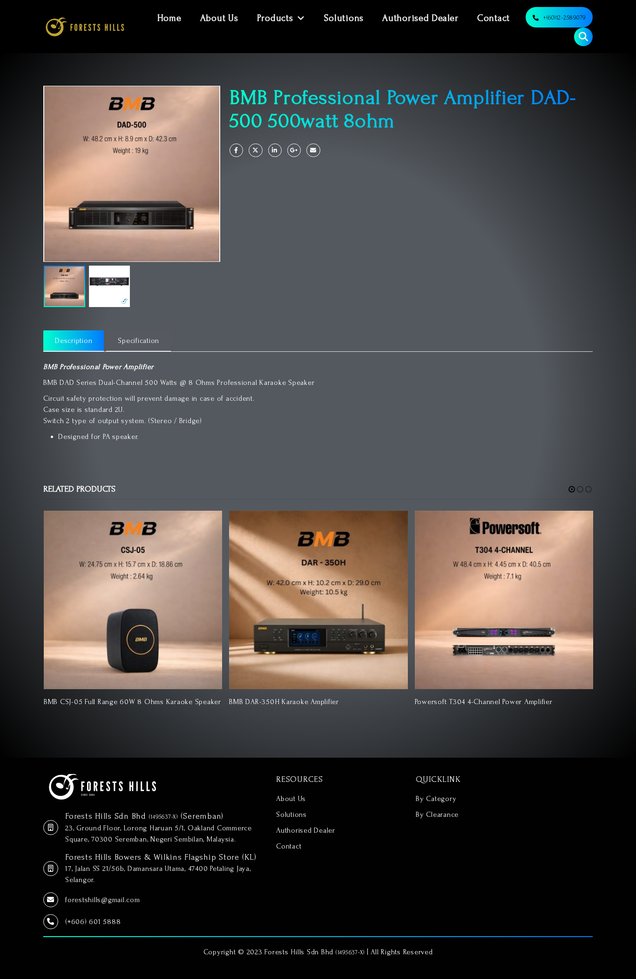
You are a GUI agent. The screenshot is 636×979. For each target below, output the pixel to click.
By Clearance (437, 814)
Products (275, 18)
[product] (133, 600)
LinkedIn (275, 150)
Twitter (255, 150)
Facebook (236, 150)
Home (169, 18)
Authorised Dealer (420, 18)
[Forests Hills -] (85, 26)
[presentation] (46, 174)
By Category (436, 798)
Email (313, 150)
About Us (219, 18)
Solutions (344, 18)
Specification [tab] (138, 340)
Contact (493, 18)
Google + (294, 150)
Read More (206, 526)
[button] (572, 489)
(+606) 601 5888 (93, 921)
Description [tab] (73, 340)
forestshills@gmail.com (102, 900)
